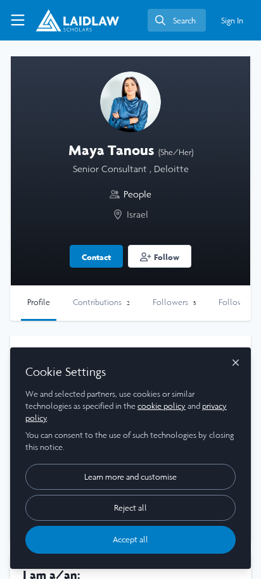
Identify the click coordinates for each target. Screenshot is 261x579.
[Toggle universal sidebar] (17, 20)
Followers (174, 302)
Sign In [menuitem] (232, 20)
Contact (96, 257)
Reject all (130, 507)
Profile (38, 302)
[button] (159, 256)
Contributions (101, 302)
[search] (177, 20)
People (137, 194)
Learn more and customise (130, 476)
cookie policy (161, 406)
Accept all (130, 539)
